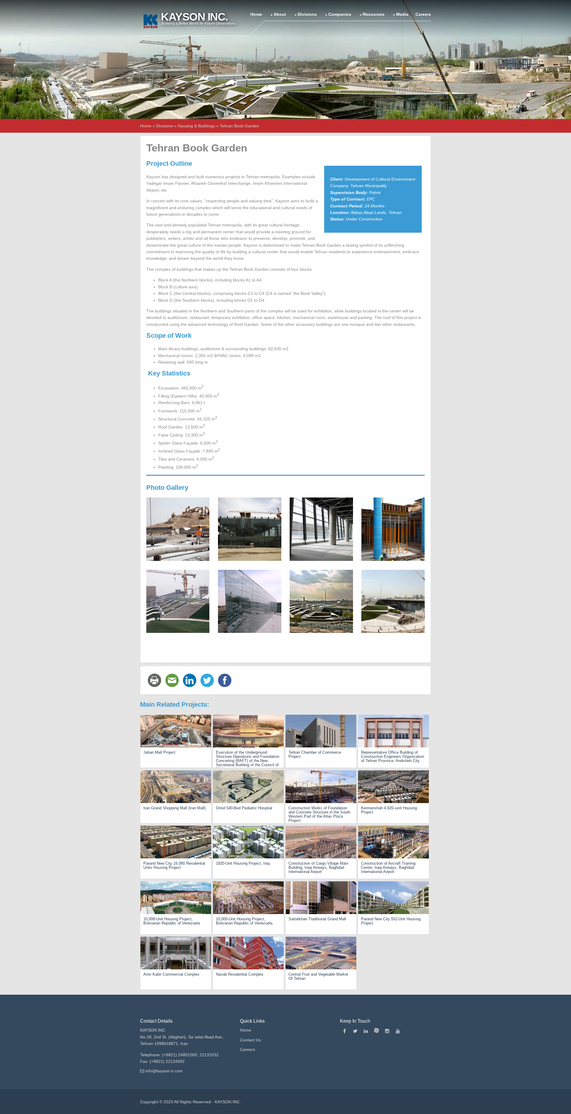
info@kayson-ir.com (164, 1070)
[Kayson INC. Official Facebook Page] (344, 1031)
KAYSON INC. (228, 1101)
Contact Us (250, 1040)
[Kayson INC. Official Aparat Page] (376, 1031)
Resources (374, 14)
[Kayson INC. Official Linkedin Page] (365, 1031)
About (280, 14)
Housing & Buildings (196, 125)
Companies (339, 14)
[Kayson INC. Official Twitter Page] (355, 1031)
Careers (423, 14)
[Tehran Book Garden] (177, 528)
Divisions (307, 14)
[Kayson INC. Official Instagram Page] (387, 1031)
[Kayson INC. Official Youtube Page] (397, 1031)
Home (256, 14)
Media (402, 14)
